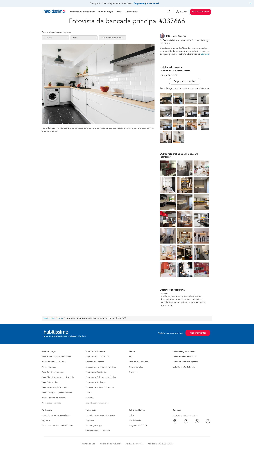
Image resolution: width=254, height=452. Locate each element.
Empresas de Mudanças (95, 382)
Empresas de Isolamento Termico (99, 387)
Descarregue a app (93, 425)
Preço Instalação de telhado (53, 398)
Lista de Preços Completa (184, 351)
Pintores (88, 393)
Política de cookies (135, 444)
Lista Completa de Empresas (185, 362)
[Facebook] (186, 421)
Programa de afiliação (138, 425)
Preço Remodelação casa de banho (56, 357)
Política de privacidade (110, 444)
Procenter (133, 372)
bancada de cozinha (192, 299)
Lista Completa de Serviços (184, 357)
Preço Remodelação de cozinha (55, 387)
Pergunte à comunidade (139, 362)
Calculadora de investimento (97, 431)
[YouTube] (197, 421)
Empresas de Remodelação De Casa (100, 367)
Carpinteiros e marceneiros (96, 403)
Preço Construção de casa (53, 372)
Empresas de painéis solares (97, 357)
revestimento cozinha (187, 302)
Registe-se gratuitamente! (146, 4)
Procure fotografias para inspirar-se (56, 32)
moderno (165, 296)
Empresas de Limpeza (94, 362)
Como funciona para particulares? (56, 415)
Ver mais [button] (205, 54)
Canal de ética (135, 420)
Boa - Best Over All (176, 36)
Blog (131, 357)
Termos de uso (88, 444)
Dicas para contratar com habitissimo (57, 425)
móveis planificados (191, 296)
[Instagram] (175, 421)
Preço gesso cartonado (51, 403)
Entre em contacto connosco (185, 415)
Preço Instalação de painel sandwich (57, 393)
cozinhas (176, 296)
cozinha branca (168, 302)
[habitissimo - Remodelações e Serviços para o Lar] (54, 11)
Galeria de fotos (136, 367)
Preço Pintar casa (49, 367)
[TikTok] (208, 421)
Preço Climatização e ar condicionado (58, 377)
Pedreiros (89, 398)
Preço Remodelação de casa (53, 362)
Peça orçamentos (200, 12)
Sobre (131, 415)
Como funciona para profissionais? (100, 415)
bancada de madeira (171, 299)
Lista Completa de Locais (184, 367)
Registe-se (46, 420)
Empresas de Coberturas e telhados (100, 377)
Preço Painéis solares (50, 382)
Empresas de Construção (95, 372)
